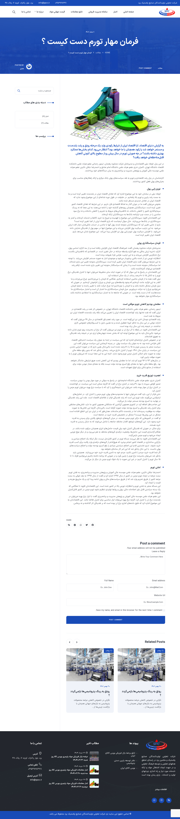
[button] (77, 642)
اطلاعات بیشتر (161, 789)
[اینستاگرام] (161, 800)
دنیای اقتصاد (147, 146)
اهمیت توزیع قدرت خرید (148, 375)
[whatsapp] (80, 525)
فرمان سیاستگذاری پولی (148, 243)
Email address (158, 580)
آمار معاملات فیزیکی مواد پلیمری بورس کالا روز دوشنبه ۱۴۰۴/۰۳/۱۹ (68, 785)
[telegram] (74, 525)
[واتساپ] (154, 800)
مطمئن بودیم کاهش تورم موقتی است (141, 304)
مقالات (98, 52)
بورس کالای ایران (128, 768)
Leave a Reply (158, 551)
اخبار (47, 116)
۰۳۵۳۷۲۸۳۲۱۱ (61, 2)
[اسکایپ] (168, 800)
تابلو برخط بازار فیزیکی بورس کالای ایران (120, 754)
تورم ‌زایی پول (153, 189)
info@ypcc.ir (44, 2)
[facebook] (92, 525)
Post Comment (145, 68)
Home (107, 52)
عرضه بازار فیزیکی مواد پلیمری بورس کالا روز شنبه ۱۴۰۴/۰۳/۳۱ (69, 758)
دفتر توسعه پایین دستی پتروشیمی (124, 762)
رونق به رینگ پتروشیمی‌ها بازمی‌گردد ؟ (141, 693)
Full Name (109, 580)
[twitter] (86, 525)
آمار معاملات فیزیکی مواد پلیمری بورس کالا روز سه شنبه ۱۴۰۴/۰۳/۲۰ (68, 771)
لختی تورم (155, 467)
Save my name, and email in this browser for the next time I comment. (128, 610)
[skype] (69, 525)
